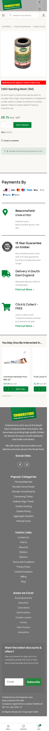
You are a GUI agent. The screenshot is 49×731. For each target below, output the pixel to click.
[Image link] (23, 413)
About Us (23, 547)
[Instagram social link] (39, 9)
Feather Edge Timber (23, 501)
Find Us (23, 542)
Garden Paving (23, 511)
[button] (15, 389)
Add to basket (22, 125)
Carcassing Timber (23, 496)
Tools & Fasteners (22, 26)
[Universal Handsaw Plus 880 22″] (15, 361)
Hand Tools (39, 26)
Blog (23, 581)
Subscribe (33, 681)
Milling (24, 576)
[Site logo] (12, 5)
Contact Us (23, 537)
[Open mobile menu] (3, 15)
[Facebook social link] (20, 464)
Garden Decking (24, 506)
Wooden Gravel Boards (23, 491)
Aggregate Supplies (23, 516)
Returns (23, 556)
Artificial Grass (23, 521)
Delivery (23, 552)
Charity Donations (24, 571)
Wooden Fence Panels (23, 486)
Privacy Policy (23, 566)
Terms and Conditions (23, 561)
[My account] (43, 15)
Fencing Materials (23, 481)
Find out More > (24, 289)
